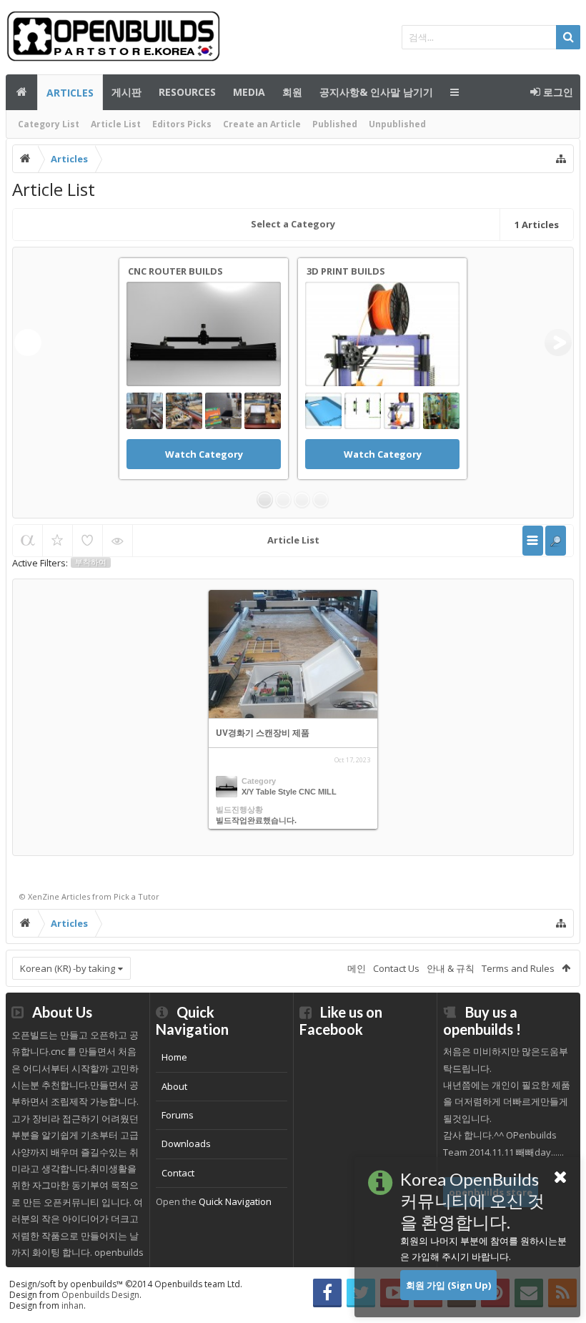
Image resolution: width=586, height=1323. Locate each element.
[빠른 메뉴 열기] (561, 158)
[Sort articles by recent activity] (27, 540)
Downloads (186, 1143)
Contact (178, 1172)
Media (249, 92)
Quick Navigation (235, 1201)
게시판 (126, 92)
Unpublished (397, 124)
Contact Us (396, 968)
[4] (320, 499)
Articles (70, 92)
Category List (48, 124)
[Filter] (555, 541)
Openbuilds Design (100, 1295)
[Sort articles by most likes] (87, 540)
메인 (21, 92)
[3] (302, 499)
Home (174, 1057)
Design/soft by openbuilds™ (125, 1284)
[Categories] (532, 541)
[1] (265, 499)
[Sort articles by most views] (117, 540)
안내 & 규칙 (451, 968)
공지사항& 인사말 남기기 (376, 92)
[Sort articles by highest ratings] (57, 540)
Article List (116, 124)
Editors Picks (182, 124)
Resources (187, 92)
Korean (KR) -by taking (67, 968)
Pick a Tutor (136, 896)
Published (334, 124)
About (174, 1086)
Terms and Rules (518, 968)
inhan (72, 1305)
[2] (283, 499)
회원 (292, 92)
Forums (178, 1114)
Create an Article (262, 124)
